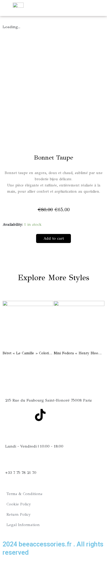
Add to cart (53, 238)
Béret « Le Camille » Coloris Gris (30, 353)
